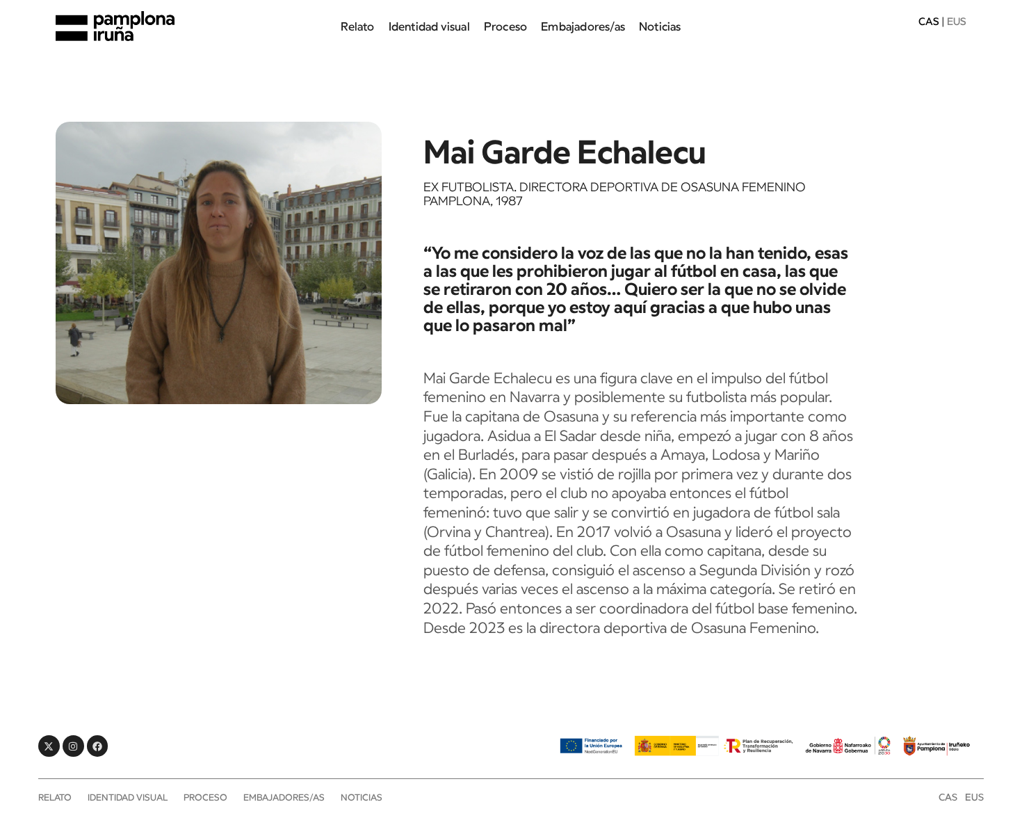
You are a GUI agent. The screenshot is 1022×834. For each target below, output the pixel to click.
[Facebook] (97, 746)
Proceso (505, 26)
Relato (357, 26)
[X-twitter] (49, 746)
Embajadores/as (583, 26)
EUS (974, 797)
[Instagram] (73, 746)
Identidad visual (429, 26)
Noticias (660, 26)
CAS (928, 21)
